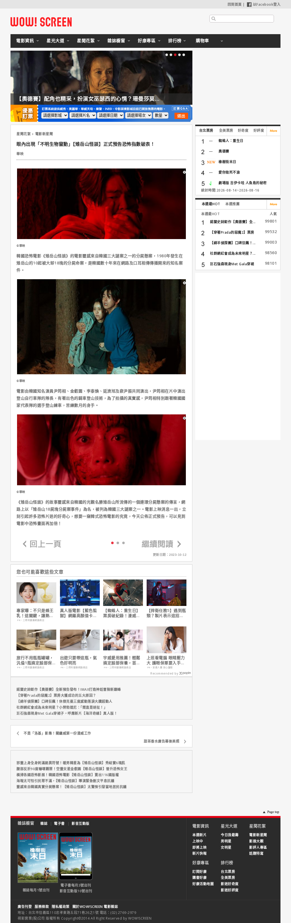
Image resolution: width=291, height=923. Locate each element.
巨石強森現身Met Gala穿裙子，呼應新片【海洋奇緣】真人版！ (66, 713)
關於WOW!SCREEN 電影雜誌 (95, 906)
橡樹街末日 (227, 161)
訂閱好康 (199, 871)
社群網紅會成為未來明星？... (233, 253)
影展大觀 (256, 841)
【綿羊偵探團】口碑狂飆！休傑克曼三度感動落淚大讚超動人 (64, 701)
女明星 (226, 847)
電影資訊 (25, 40)
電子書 (59, 823)
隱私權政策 (61, 906)
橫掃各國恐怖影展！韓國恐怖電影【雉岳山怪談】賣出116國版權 (67, 774)
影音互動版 (81, 823)
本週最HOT (211, 204)
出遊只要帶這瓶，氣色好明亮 (78, 660)
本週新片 (199, 834)
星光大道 (55, 40)
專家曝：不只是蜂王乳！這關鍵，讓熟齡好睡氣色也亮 (35, 613)
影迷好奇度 (230, 883)
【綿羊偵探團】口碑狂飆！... (233, 242)
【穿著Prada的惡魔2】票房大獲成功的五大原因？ (56, 695)
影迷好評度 (230, 890)
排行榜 (175, 40)
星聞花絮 (86, 40)
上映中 (197, 841)
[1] (118, 542)
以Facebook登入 (267, 4)
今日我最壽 (230, 834)
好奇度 (243, 130)
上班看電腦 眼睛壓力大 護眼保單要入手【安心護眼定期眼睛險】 (166, 660)
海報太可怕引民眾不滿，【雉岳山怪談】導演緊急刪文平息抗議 (65, 780)
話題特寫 (256, 853)
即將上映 (199, 847)
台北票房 (206, 130)
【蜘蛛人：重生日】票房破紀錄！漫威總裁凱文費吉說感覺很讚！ (121, 613)
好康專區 (146, 40)
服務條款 (42, 906)
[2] (123, 542)
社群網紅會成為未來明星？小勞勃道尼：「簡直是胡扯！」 (61, 707)
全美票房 (226, 130)
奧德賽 (224, 151)
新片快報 (199, 853)
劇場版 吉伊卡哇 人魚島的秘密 (243, 182)
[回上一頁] (42, 544)
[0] (112, 542)
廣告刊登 (25, 906)
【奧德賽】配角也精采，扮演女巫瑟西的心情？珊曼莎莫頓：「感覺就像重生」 (112, 98)
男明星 (226, 841)
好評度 (258, 130)
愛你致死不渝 (229, 172)
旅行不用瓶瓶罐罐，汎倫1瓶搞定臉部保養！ (35, 660)
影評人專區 (258, 847)
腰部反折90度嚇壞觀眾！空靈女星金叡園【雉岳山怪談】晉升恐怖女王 (71, 768)
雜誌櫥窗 (116, 40)
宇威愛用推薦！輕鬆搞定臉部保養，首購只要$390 (121, 660)
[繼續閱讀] (161, 544)
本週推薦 (232, 204)
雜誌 (43, 823)
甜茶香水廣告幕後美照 (161, 741)
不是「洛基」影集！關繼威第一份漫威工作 (57, 733)
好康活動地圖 (203, 883)
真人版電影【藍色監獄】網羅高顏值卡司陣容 (78, 613)
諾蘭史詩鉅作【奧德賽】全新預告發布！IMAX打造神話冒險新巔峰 (68, 689)
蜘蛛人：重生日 (231, 140)
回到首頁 (235, 4)
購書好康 (199, 877)
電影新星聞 (44, 133)
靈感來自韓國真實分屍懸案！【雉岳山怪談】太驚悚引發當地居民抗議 (71, 786)
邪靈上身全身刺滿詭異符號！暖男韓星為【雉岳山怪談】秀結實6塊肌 (70, 762)
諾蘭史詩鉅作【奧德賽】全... (233, 221)
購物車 (202, 40)
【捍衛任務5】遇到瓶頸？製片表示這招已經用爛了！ (166, 613)
